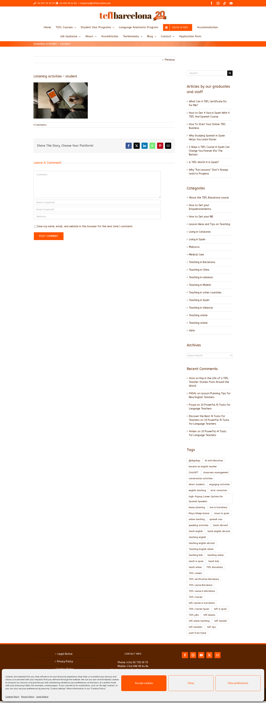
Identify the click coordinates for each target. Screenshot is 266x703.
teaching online (215, 555)
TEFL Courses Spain (199, 609)
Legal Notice (42, 697)
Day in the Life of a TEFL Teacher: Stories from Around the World (209, 382)
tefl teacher (220, 620)
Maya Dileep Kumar (199, 513)
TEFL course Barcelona (200, 585)
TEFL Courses (195, 597)
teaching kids (196, 555)
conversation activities (200, 478)
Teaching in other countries (205, 292)
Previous (170, 59)
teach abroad (220, 525)
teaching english (197, 537)
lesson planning (197, 507)
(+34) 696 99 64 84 (137, 666)
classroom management (216, 472)
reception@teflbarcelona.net (95, 3)
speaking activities (198, 525)
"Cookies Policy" (98, 688)
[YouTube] (201, 655)
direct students (197, 484)
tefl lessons (209, 615)
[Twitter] (209, 655)
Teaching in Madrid (200, 285)
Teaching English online (201, 549)
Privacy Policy (27, 697)
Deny (191, 683)
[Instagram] (193, 655)
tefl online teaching (199, 620)
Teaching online (198, 315)
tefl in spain (220, 609)
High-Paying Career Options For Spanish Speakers (206, 499)
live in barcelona (218, 507)
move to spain (221, 513)
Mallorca (194, 247)
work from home (197, 633)
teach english (196, 531)
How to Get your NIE (201, 216)
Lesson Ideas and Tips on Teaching (209, 224)
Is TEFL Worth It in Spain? (204, 162)
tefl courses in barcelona (202, 603)
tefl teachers (195, 627)
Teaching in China (199, 269)
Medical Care (196, 254)
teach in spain (196, 561)
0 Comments (39, 125)
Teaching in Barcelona (202, 262)
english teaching (197, 490)
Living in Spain (197, 239)
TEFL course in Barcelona (202, 591)
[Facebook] (185, 655)
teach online (195, 567)
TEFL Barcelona (214, 567)
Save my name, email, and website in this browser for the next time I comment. (85, 226)
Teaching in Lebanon (201, 277)
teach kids (213, 561)
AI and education (214, 460)
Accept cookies (144, 683)
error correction (219, 490)
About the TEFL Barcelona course (209, 197)
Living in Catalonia (199, 231)
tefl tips (211, 627)
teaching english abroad (202, 543)
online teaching (197, 519)
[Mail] (217, 655)
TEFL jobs (194, 615)
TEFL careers (195, 573)
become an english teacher (203, 466)
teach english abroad (218, 531)
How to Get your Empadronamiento (200, 207)
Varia (192, 330)
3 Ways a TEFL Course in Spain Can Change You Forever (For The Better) (209, 151)
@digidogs (194, 460)
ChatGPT (194, 472)
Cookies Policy (12, 697)
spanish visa (216, 519)
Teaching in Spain (199, 300)
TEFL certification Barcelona (204, 579)
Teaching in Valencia (201, 307)
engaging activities (219, 484)
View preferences (238, 683)
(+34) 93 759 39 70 (137, 662)
